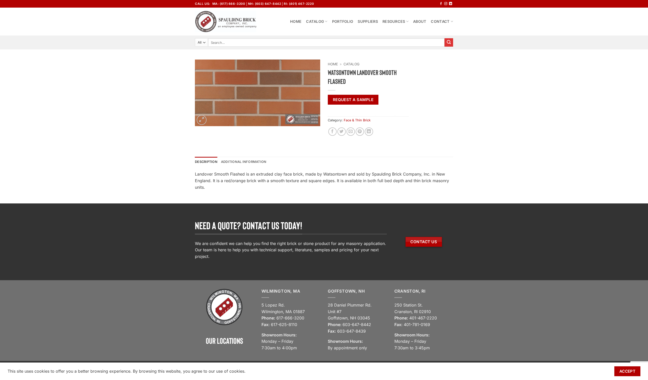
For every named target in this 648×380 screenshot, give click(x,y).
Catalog (315, 21)
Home (295, 21)
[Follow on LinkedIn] (450, 4)
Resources (393, 21)
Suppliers (368, 21)
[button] (202, 120)
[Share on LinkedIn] (369, 131)
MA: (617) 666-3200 (228, 4)
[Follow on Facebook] (440, 4)
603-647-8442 (356, 324)
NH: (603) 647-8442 (264, 4)
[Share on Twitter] (341, 131)
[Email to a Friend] (351, 131)
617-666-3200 (290, 317)
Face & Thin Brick (357, 120)
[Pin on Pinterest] (360, 131)
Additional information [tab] (244, 162)
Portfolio (342, 21)
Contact (440, 21)
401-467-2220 (423, 317)
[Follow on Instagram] (445, 4)
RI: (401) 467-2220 (299, 4)
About (419, 21)
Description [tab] (206, 162)
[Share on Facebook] (332, 131)
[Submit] (448, 42)
